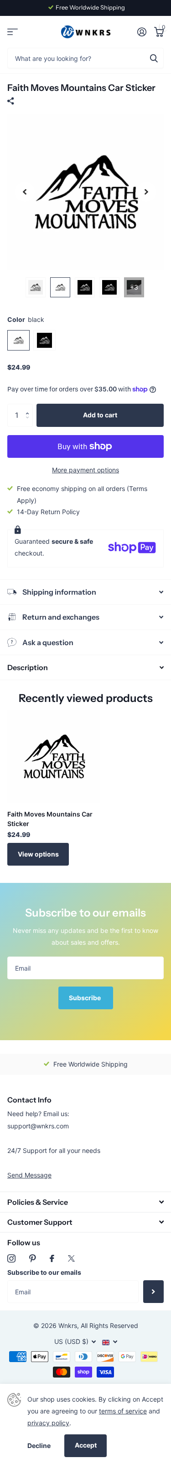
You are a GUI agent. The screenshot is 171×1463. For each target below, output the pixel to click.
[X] (71, 1258)
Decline (39, 1445)
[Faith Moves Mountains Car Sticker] (53, 756)
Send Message (29, 1175)
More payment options (85, 470)
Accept (86, 1445)
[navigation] (25, 192)
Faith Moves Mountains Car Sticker (50, 818)
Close (85, 1202)
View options (38, 854)
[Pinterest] (32, 1258)
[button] (29, 407)
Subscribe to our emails (44, 1272)
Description (27, 667)
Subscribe (85, 998)
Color (25, 319)
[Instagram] (11, 1258)
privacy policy (48, 1423)
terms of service (123, 1411)
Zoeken (154, 58)
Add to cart (100, 415)
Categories (12, 32)
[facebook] (52, 1258)
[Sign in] (141, 32)
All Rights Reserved (109, 1325)
